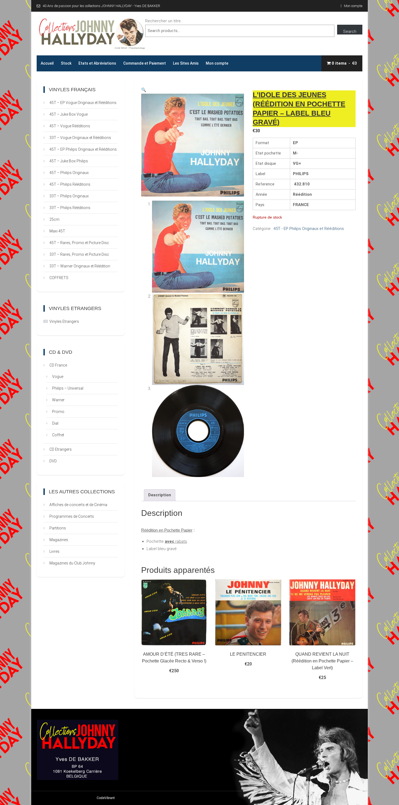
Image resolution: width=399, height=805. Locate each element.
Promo (58, 411)
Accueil (47, 63)
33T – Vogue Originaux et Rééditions (80, 137)
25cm (54, 219)
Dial (55, 423)
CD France (58, 365)
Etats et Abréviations (97, 63)
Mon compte (353, 6)
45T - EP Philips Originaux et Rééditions (309, 228)
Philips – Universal (67, 388)
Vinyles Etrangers (64, 321)
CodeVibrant (106, 798)
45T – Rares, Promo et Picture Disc (79, 243)
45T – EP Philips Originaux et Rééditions (83, 149)
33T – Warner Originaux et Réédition (79, 266)
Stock (66, 63)
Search (349, 31)
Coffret (58, 435)
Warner (58, 400)
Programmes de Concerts (71, 516)
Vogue (57, 376)
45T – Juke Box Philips (68, 161)
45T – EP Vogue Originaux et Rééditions (82, 102)
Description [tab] (159, 495)
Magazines (58, 540)
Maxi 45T (57, 231)
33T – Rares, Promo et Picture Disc (79, 254)
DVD (53, 461)
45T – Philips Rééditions (69, 184)
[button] (143, 89)
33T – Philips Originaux (69, 196)
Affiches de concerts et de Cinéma (78, 505)
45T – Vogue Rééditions (69, 126)
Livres (54, 551)
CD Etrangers (60, 449)
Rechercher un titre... (164, 20)
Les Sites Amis (186, 63)
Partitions (57, 528)
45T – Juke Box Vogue (68, 114)
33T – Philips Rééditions (69, 208)
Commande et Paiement (144, 63)
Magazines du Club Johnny (72, 563)
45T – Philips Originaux (69, 173)
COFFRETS (58, 278)
